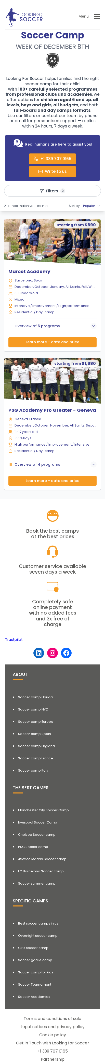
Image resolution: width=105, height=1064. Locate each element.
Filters (55, 191)
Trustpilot (14, 639)
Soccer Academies (34, 997)
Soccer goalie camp (35, 960)
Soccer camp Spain (34, 734)
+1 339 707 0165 (52, 1051)
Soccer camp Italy (33, 770)
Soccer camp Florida (35, 697)
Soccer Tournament (34, 984)
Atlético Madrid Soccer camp (42, 859)
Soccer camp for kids (35, 972)
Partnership (52, 1059)
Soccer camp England (36, 746)
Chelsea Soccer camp (37, 834)
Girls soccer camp (33, 948)
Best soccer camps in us (38, 923)
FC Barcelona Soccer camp (41, 871)
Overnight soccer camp (38, 935)
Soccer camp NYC (33, 709)
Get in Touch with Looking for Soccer (52, 1043)
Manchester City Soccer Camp (43, 810)
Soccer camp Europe (35, 721)
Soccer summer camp (37, 883)
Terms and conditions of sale (52, 1019)
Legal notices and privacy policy (53, 1027)
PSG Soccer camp (33, 847)
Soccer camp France (35, 758)
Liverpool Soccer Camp (37, 822)
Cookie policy (52, 1035)
